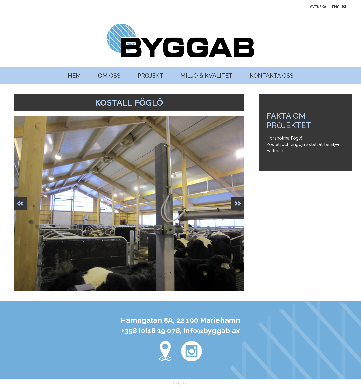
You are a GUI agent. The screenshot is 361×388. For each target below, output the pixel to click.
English (339, 7)
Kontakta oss (271, 75)
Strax (185, 383)
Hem (74, 75)
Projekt (150, 75)
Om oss (109, 75)
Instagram (191, 351)
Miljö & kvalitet (206, 75)
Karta (165, 351)
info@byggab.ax (211, 330)
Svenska (318, 7)
